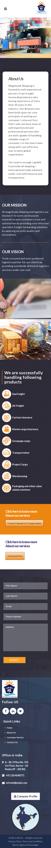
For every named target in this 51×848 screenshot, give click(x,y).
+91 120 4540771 (15, 775)
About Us (11, 732)
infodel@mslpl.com (16, 782)
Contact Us (12, 742)
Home (9, 727)
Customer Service (15, 737)
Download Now (15, 556)
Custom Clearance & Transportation (24, 523)
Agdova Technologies (29, 845)
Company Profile (26, 796)
